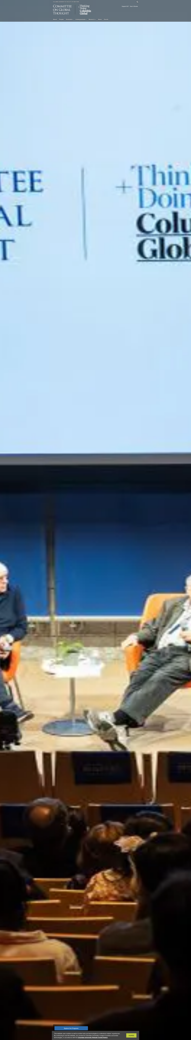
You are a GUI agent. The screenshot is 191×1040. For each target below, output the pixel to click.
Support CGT (125, 6)
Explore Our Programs (71, 1028)
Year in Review (134, 6)
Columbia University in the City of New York (66, 1)
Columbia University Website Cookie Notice (93, 1037)
